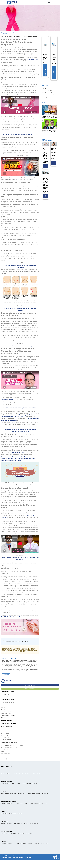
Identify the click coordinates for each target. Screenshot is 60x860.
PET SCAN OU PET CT (47, 92)
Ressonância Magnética (7, 702)
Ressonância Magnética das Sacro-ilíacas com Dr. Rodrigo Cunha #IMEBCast (49, 131)
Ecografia (44, 88)
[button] (49, 2)
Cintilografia (4, 706)
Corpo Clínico (4, 730)
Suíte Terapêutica (46, 97)
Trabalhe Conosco (6, 753)
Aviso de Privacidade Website (9, 747)
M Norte (3, 811)
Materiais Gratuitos (6, 720)
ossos (15, 94)
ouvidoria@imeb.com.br (7, 759)
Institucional (4, 728)
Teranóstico (4, 709)
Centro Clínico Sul (5, 771)
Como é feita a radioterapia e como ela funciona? (17, 134)
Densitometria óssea (6, 711)
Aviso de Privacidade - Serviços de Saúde (12, 745)
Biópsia (23, 416)
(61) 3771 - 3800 (5, 696)
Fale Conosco (4, 749)
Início (2, 36)
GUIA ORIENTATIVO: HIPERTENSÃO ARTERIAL (54, 60)
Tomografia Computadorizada (49, 94)
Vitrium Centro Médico (6, 781)
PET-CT (3, 708)
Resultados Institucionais (7, 735)
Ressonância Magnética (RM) (10, 416)
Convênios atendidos (6, 726)
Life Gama (3, 841)
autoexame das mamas (18, 452)
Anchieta (3, 791)
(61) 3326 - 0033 (5, 694)
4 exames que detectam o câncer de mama (20, 427)
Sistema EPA (4, 751)
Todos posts (6, 674)
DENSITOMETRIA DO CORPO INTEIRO (45, 58)
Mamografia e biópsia (47, 90)
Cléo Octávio (4, 821)
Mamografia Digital (6, 713)
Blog (6, 36)
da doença (27, 74)
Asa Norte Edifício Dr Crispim (8, 801)
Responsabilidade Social (7, 734)
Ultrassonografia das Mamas (27, 415)
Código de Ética (5, 737)
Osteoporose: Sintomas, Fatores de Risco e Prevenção (49, 117)
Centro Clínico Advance (7, 831)
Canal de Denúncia (6, 739)
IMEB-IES (3, 732)
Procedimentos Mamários (8, 715)
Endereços (6, 766)
